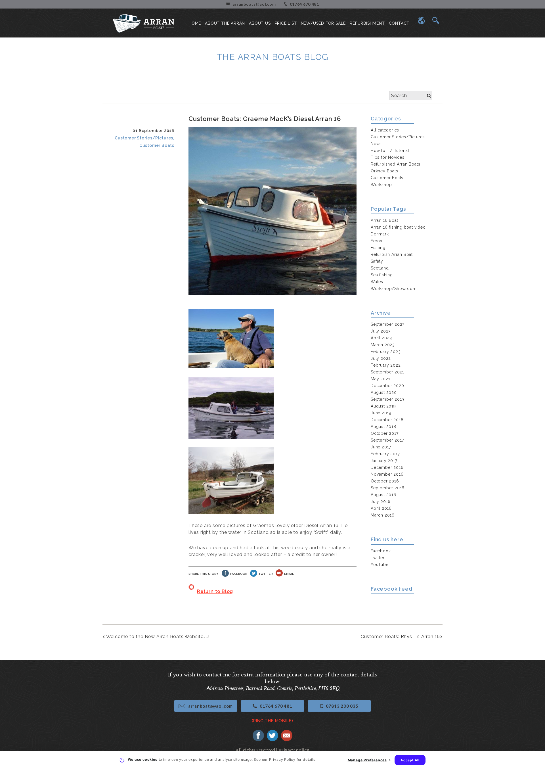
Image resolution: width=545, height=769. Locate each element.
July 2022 (381, 358)
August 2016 (383, 494)
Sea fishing (382, 275)
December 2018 (387, 419)
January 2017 (384, 460)
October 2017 (385, 433)
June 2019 (381, 413)
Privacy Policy (282, 759)
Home (194, 23)
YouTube (380, 564)
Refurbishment (367, 23)
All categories (385, 130)
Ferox (376, 241)
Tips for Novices (387, 157)
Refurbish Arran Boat (392, 254)
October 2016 (385, 481)
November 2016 (387, 474)
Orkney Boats (384, 171)
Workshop (381, 184)
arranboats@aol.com (254, 4)
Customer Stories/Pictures (398, 137)
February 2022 (386, 365)
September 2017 (387, 440)
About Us (260, 23)
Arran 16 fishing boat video (398, 227)
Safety (377, 261)
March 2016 (383, 515)
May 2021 (380, 379)
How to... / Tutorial (390, 150)
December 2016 (387, 467)
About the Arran (225, 23)
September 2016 (387, 488)
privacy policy (293, 750)
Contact (399, 23)
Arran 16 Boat (384, 220)
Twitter (378, 557)
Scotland (380, 268)
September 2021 (387, 372)
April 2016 (381, 508)
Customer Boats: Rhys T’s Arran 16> (402, 636)
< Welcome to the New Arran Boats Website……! (155, 636)
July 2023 (381, 331)
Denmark (380, 234)
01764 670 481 (304, 4)
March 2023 (383, 344)
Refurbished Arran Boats (395, 164)
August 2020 (384, 392)
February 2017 (385, 454)
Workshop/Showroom (394, 288)
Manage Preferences (367, 760)
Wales (377, 281)
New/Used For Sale (323, 23)
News (376, 143)
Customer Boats (387, 177)
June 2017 (381, 447)
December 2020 (387, 385)
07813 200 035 (342, 706)
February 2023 (386, 351)
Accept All (410, 760)
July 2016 (381, 501)
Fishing (378, 247)
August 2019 (383, 406)
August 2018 (383, 426)
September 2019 (387, 399)
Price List (286, 23)
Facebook (381, 551)
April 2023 (381, 338)
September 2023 (388, 324)
